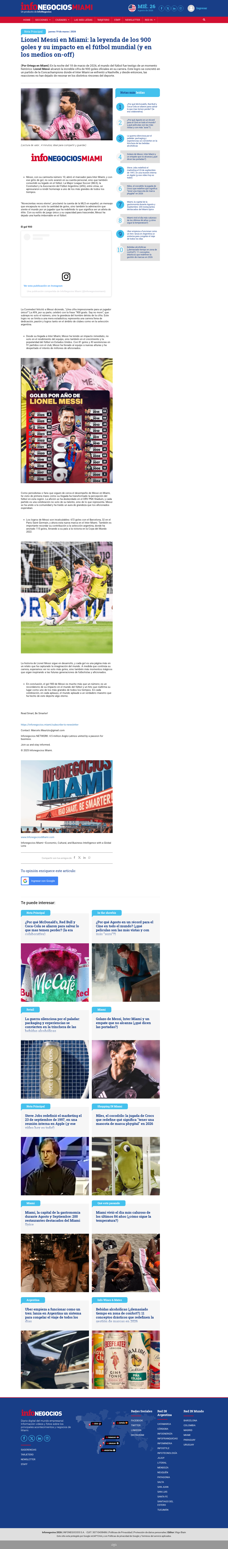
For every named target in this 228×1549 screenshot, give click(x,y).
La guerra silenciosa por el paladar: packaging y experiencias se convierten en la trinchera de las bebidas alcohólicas (142, 141)
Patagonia (163, 1477)
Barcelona (190, 1420)
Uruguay (189, 1444)
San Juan (162, 1487)
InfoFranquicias (167, 1438)
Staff (117, 19)
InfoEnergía (164, 1433)
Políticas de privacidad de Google (123, 1536)
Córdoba (162, 1428)
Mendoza (162, 1467)
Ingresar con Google (43, 880)
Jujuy (160, 1458)
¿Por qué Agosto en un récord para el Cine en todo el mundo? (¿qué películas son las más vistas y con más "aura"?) (141, 124)
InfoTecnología (167, 1453)
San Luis (162, 1491)
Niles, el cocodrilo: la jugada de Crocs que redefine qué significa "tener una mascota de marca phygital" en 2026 (142, 190)
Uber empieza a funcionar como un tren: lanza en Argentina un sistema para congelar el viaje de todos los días (142, 235)
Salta (160, 1482)
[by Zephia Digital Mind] (114, 1544)
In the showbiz (106, 912)
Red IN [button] (149, 19)
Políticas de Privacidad (120, 1532)
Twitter (136, 1425)
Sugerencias (28, 1449)
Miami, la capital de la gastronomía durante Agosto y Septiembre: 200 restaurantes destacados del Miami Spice (141, 206)
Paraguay (189, 1440)
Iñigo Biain (180, 1532)
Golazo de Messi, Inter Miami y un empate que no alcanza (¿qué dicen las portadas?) (142, 156)
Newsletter (132, 19)
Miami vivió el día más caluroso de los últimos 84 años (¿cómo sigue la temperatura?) (141, 220)
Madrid (188, 1430)
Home (26, 19)
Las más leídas (83, 19)
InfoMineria (164, 1443)
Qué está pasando (108, 1203)
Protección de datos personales (150, 1532)
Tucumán (162, 1509)
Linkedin (136, 1430)
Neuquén (162, 1472)
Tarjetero (103, 19)
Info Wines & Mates (109, 1300)
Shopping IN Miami (109, 1106)
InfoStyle (163, 1448)
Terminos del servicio (151, 1536)
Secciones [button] (42, 19)
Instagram (137, 1435)
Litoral (162, 1462)
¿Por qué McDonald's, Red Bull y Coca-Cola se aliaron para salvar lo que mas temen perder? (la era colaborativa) (142, 108)
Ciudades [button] (61, 19)
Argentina (33, 1300)
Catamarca (164, 1424)
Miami (101, 1009)
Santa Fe (162, 1496)
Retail (30, 1009)
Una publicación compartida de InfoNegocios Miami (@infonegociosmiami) (66, 291)
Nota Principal (33, 31)
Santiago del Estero (165, 1503)
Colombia (189, 1425)
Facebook (137, 1420)
